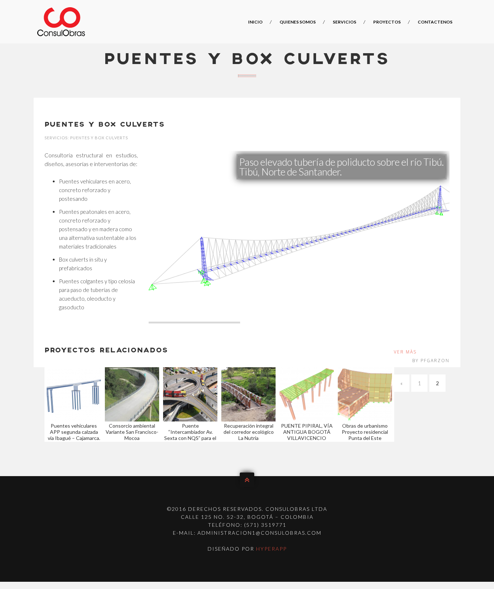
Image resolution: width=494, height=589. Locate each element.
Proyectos (387, 22)
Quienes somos (298, 22)
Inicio (255, 22)
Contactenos (435, 22)
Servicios (344, 22)
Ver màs (405, 352)
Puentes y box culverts (104, 124)
